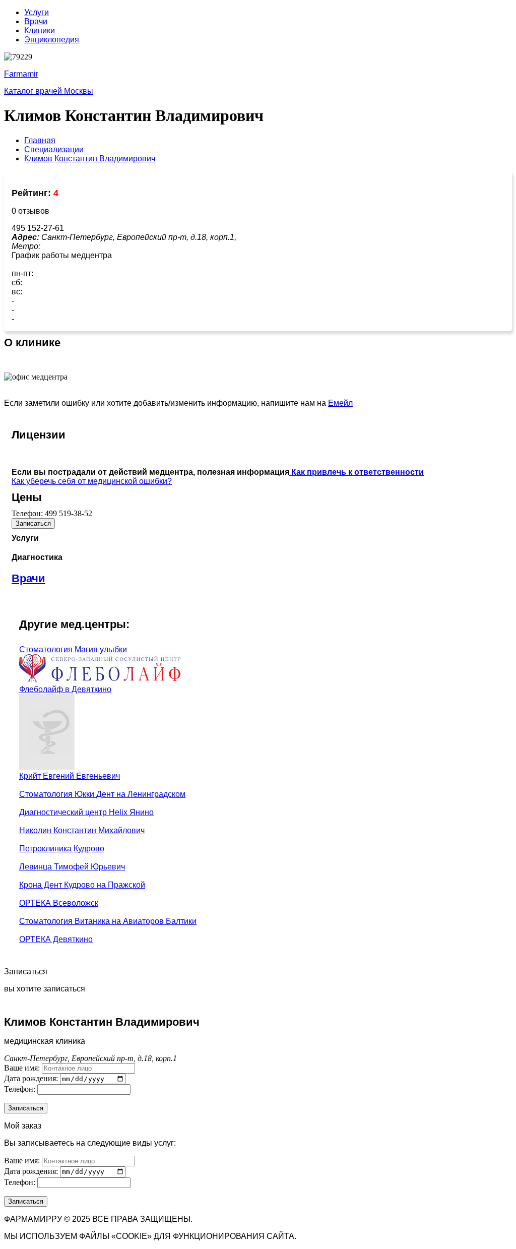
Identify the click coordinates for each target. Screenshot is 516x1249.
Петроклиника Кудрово (61, 848)
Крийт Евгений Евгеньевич (69, 776)
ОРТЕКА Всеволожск (58, 903)
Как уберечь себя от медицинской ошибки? (92, 481)
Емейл (340, 403)
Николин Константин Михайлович (82, 830)
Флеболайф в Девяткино (65, 689)
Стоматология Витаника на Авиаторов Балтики (108, 921)
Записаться (33, 523)
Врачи (35, 21)
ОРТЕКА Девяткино (56, 939)
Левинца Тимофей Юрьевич (72, 866)
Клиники (39, 30)
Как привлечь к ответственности (356, 472)
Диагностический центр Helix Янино (86, 812)
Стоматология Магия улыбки (73, 649)
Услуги (36, 12)
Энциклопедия (51, 39)
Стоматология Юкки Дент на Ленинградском (102, 794)
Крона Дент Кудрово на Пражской (82, 885)
